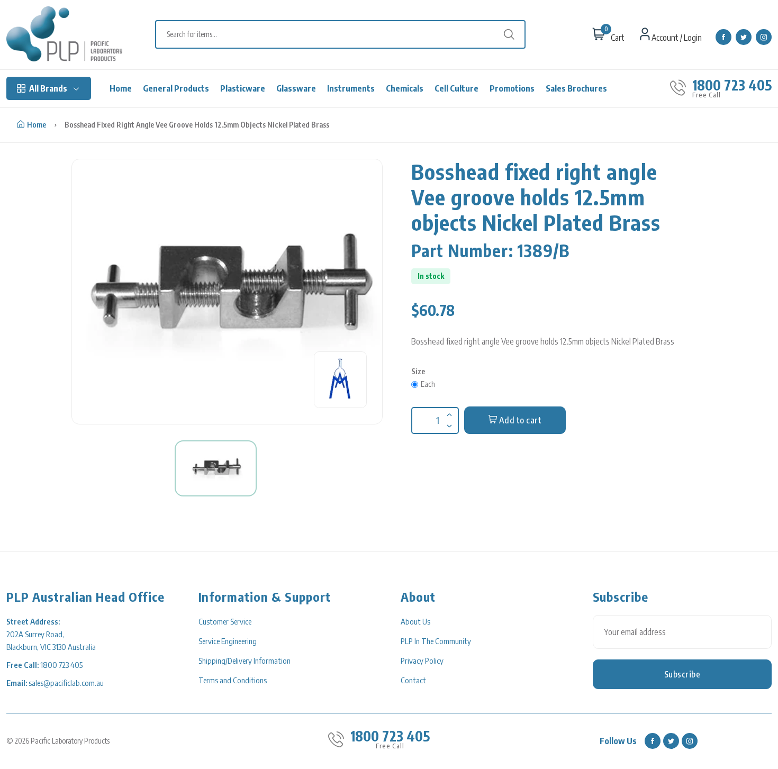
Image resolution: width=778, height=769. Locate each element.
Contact (413, 680)
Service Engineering (227, 641)
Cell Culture (456, 88)
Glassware (296, 88)
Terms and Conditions (232, 680)
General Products (176, 88)
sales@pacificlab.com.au (66, 682)
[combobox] (345, 34)
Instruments (351, 88)
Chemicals (404, 88)
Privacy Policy (422, 660)
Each (428, 383)
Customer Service (224, 621)
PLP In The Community (436, 641)
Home (121, 88)
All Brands (48, 88)
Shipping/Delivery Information (244, 660)
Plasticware (242, 88)
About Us (415, 621)
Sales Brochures (576, 88)
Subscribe (682, 674)
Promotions (512, 88)
